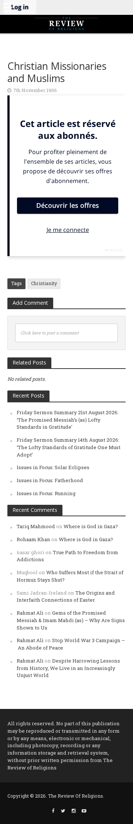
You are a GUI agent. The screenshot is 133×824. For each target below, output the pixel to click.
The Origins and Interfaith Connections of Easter (66, 596)
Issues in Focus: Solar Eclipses (53, 467)
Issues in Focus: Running (46, 493)
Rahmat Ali (30, 612)
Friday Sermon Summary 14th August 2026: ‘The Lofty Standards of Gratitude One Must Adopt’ (68, 447)
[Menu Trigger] (7, 7)
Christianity (44, 283)
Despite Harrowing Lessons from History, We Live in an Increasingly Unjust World (68, 668)
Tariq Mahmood (36, 526)
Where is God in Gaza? (91, 526)
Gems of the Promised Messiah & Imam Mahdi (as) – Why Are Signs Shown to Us (71, 620)
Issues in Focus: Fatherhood (50, 480)
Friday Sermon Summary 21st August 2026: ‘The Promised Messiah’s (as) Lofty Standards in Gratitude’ (68, 420)
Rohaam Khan (33, 539)
